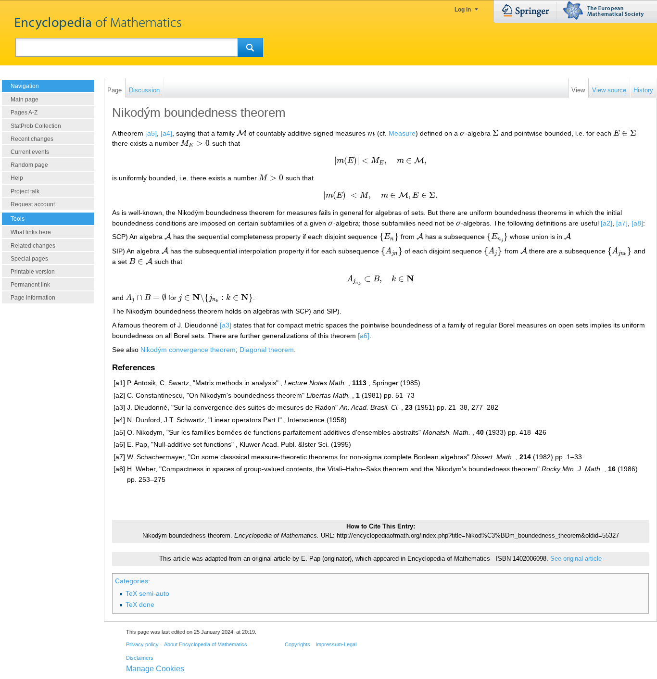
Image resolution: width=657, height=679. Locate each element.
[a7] (622, 223)
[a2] (606, 223)
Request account (33, 204)
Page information (33, 297)
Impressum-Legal (336, 644)
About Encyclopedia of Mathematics (205, 644)
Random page (29, 165)
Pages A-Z (24, 112)
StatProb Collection (36, 126)
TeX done (140, 604)
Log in (463, 9)
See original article (576, 558)
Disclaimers (139, 658)
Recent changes (32, 139)
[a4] (166, 133)
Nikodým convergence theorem (188, 349)
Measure (402, 133)
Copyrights (297, 644)
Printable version (33, 271)
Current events (30, 152)
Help (17, 178)
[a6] (363, 336)
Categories (131, 581)
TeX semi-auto (147, 593)
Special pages (29, 258)
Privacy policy (142, 644)
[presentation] (242, 133)
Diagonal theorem (267, 349)
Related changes (33, 245)
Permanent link (30, 284)
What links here (31, 232)
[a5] (151, 133)
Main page (24, 99)
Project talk (25, 191)
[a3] (225, 325)
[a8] (637, 223)
